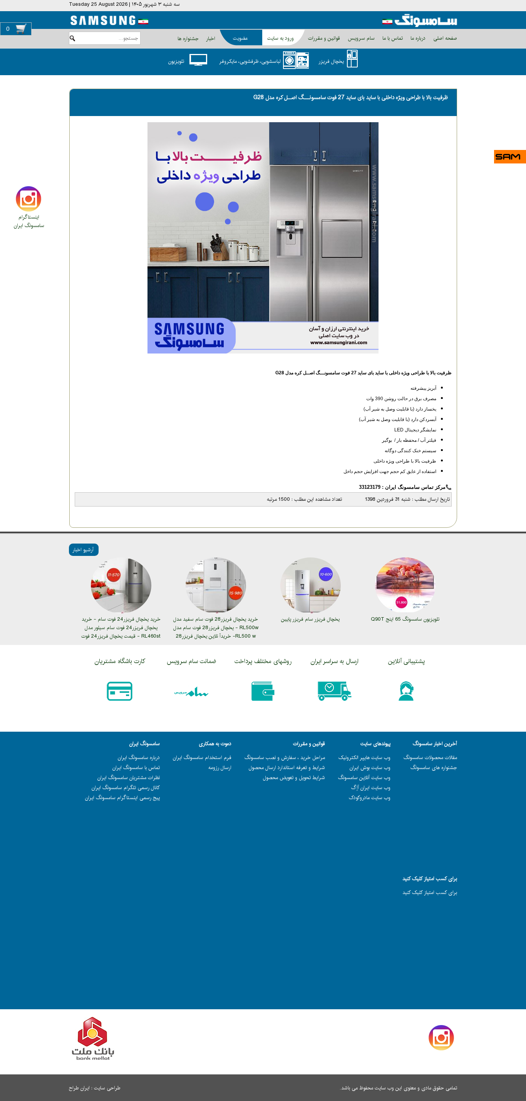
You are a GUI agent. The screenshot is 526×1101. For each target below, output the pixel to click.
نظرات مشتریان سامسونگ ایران (128, 777)
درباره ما (417, 38)
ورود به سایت (280, 38)
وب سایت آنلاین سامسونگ (364, 777)
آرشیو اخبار (83, 549)
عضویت (240, 38)
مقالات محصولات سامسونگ (430, 757)
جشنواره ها (188, 38)
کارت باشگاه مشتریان (120, 661)
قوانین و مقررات (323, 38)
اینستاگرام (28, 217)
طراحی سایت (107, 1088)
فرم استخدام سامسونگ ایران (202, 757)
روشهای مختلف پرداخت (263, 661)
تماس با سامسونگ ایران (136, 767)
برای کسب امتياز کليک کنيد (429, 892)
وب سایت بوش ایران (370, 767)
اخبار (210, 38)
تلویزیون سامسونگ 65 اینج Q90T (405, 619)
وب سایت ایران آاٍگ (370, 787)
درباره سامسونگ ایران (139, 757)
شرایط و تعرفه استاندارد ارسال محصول (287, 767)
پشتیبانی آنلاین (406, 661)
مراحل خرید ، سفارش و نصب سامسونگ (285, 757)
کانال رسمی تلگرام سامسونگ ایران (126, 787)
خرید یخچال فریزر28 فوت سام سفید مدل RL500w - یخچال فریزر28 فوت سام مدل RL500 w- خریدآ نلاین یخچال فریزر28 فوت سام (215, 632)
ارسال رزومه (219, 767)
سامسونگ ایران (29, 225)
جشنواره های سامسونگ (433, 767)
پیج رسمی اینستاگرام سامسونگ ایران (122, 797)
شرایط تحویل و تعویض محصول (294, 777)
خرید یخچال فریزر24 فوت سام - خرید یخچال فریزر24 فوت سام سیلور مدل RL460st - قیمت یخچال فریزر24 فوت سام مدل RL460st (121, 632)
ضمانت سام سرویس (191, 661)
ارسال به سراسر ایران (334, 661)
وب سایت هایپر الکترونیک (364, 757)
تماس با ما (392, 38)
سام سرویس (360, 38)
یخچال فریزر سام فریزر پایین (310, 619)
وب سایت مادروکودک (369, 797)
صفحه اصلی (444, 38)
